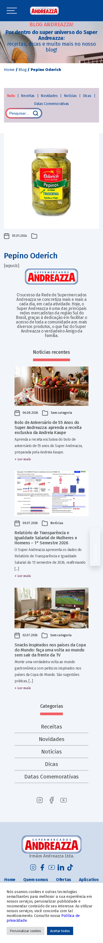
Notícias (71, 96)
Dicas (87, 96)
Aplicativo (89, 879)
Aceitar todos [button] (60, 931)
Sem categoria (61, 413)
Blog (22, 69)
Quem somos (35, 879)
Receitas (28, 96)
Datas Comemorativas (51, 104)
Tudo (11, 96)
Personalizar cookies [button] (25, 931)
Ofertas (63, 879)
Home (9, 69)
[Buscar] (35, 113)
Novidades (50, 96)
